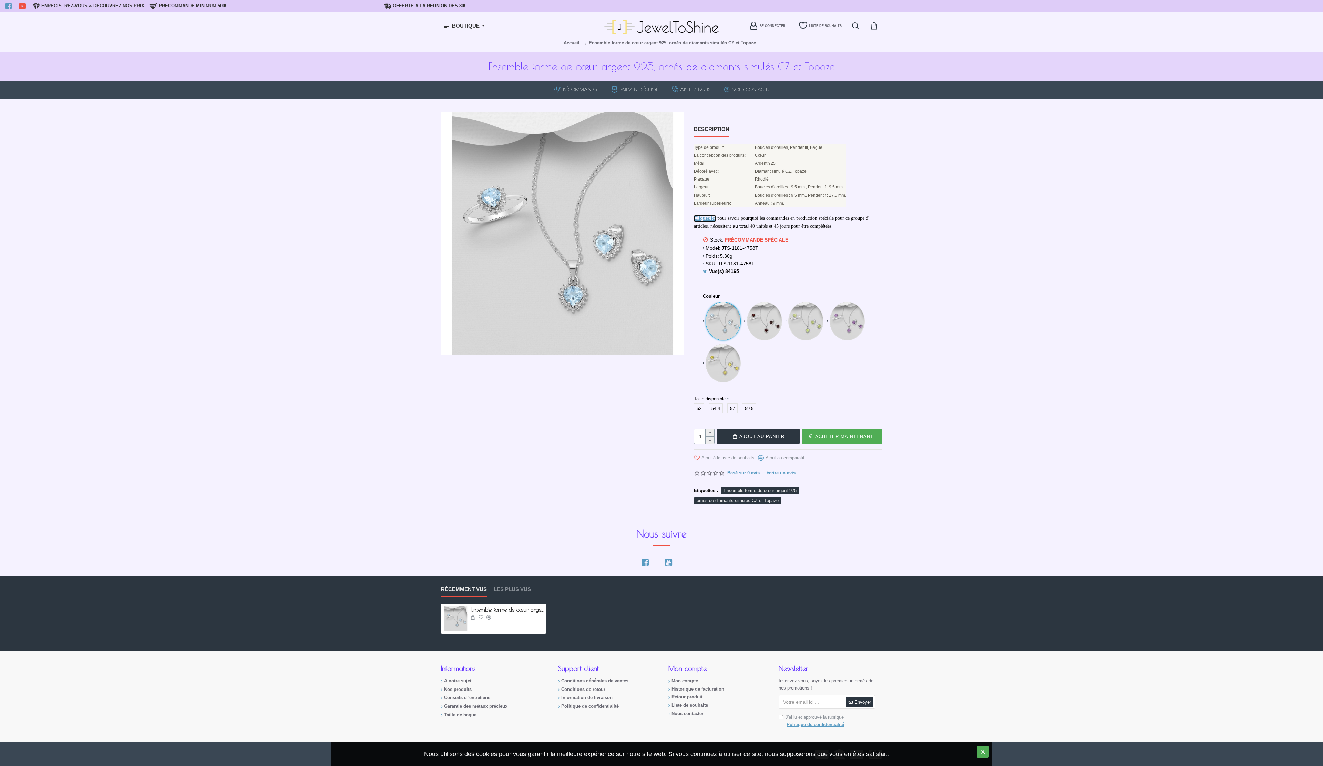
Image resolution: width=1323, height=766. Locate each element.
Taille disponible (710, 398)
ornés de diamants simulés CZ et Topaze (738, 500)
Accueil (572, 42)
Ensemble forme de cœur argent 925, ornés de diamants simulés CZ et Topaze (507, 609)
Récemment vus (464, 589)
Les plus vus (512, 589)
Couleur (711, 296)
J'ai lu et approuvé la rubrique (815, 721)
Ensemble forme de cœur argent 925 (760, 490)
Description (711, 129)
